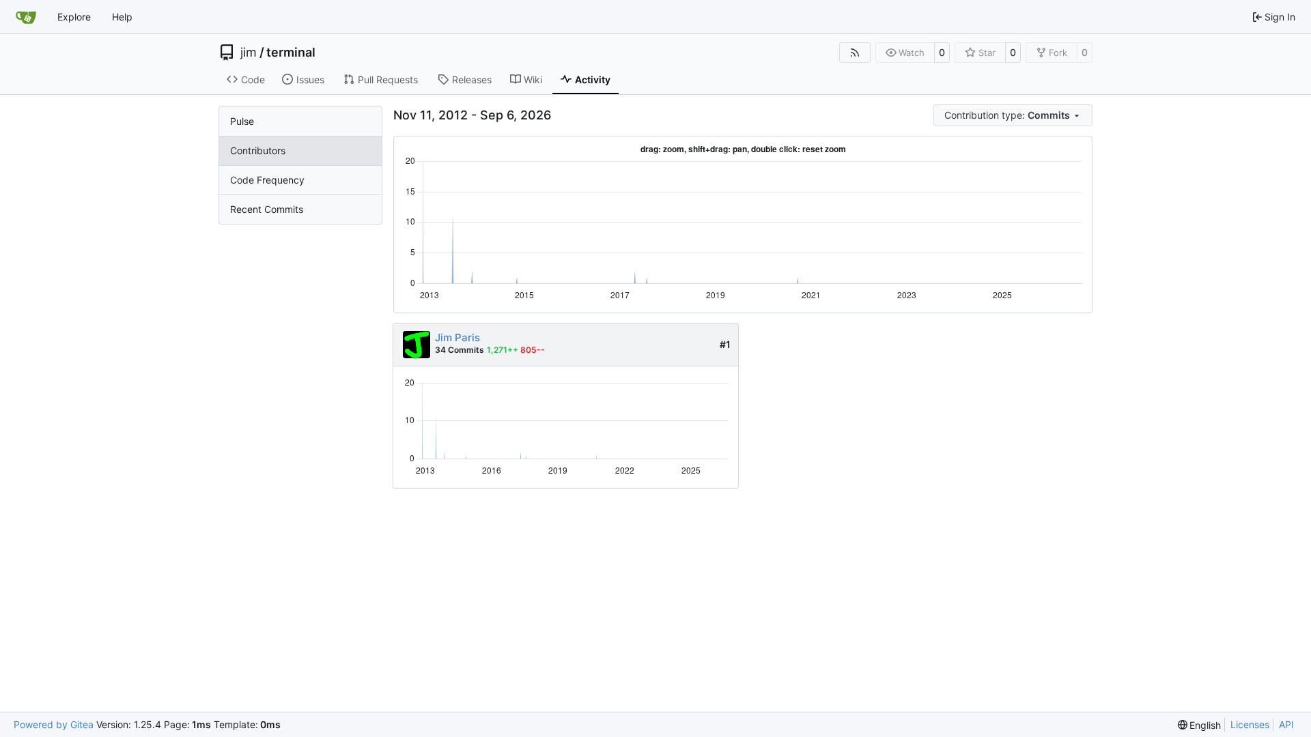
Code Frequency (267, 180)
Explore (74, 17)
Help (122, 17)
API (1286, 724)
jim (248, 52)
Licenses (1249, 724)
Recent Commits (266, 209)
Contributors (257, 150)
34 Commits (459, 350)
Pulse (242, 121)
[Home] (26, 17)
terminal (290, 52)
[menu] (1012, 115)
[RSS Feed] (855, 52)
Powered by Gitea (54, 724)
